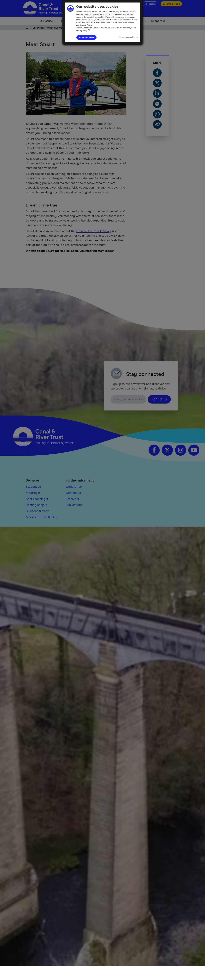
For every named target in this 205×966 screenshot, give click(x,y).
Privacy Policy (81, 30)
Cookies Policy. (85, 25)
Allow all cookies (86, 37)
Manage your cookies (127, 37)
